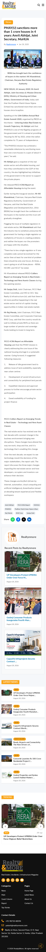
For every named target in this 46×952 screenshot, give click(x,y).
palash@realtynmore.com (16, 925)
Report (4, 903)
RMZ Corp (19, 513)
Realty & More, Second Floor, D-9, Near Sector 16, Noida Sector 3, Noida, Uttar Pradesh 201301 (22, 933)
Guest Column (6, 899)
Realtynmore (11, 44)
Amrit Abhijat (9, 505)
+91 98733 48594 (13, 921)
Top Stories (5, 908)
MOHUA (36, 505)
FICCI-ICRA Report (24, 505)
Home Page (29, 891)
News (3, 891)
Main (3, 895)
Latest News (29, 895)
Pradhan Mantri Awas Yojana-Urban (26, 509)
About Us (28, 899)
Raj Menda (8, 513)
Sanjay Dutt (30, 513)
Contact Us (29, 903)
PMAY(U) (8, 509)
